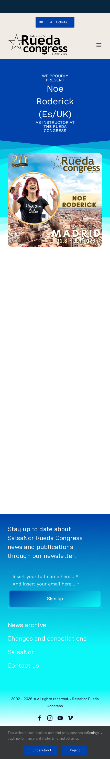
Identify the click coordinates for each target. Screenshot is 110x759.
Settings (93, 733)
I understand (40, 750)
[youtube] (60, 718)
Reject (75, 750)
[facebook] (39, 718)
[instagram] (49, 718)
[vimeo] (70, 718)
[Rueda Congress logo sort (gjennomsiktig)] (38, 35)
